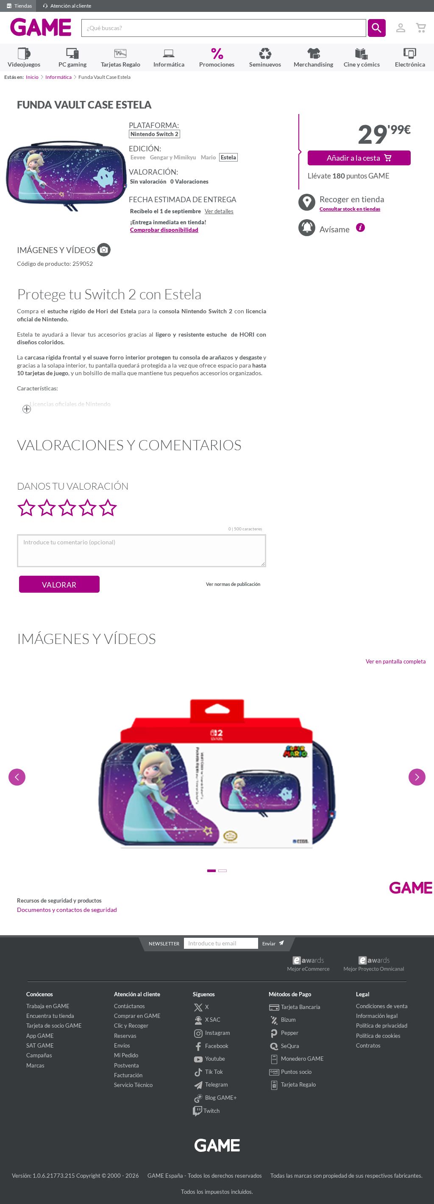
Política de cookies (378, 1035)
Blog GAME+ (220, 1097)
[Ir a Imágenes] (104, 249)
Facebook (216, 1045)
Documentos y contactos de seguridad (67, 910)
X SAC (212, 1019)
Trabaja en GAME (48, 1006)
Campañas (39, 1055)
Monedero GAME (302, 1058)
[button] (377, 28)
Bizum (288, 1019)
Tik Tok (213, 1071)
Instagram (217, 1032)
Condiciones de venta (382, 1006)
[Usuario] (400, 28)
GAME (41, 27)
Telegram (216, 1084)
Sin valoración (148, 182)
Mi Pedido (126, 1055)
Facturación (128, 1075)
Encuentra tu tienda (50, 1015)
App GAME (40, 1035)
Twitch (211, 1110)
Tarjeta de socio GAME (54, 1025)
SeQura (289, 1045)
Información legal (377, 1015)
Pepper (289, 1032)
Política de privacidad (381, 1025)
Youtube (214, 1058)
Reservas (125, 1035)
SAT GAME (40, 1045)
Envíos (122, 1045)
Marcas (35, 1065)
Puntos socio (296, 1071)
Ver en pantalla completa (396, 661)
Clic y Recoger (131, 1025)
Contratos (368, 1045)
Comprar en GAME (137, 1015)
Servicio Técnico (133, 1084)
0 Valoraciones (189, 182)
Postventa (126, 1065)
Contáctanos (129, 1006)
